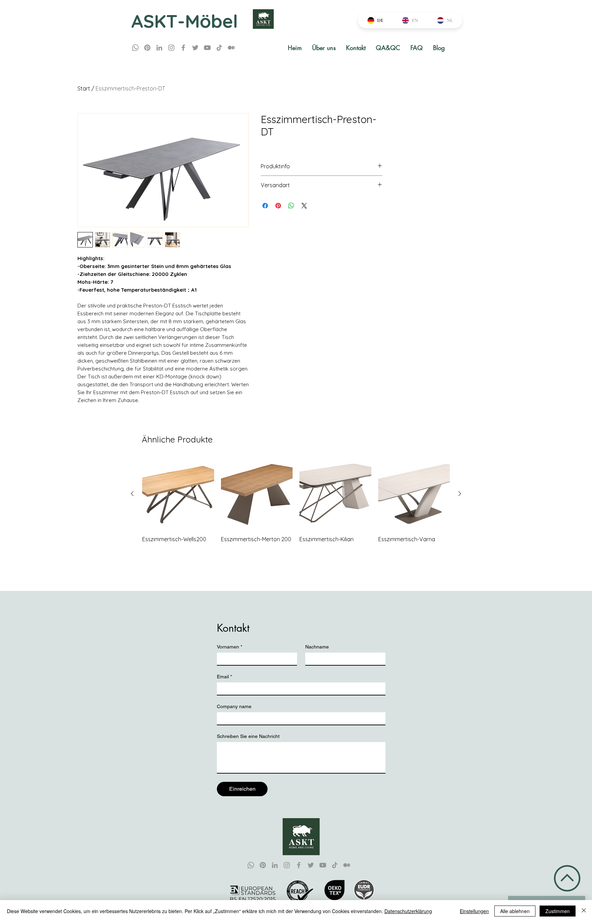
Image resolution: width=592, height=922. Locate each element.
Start (83, 88)
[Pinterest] (147, 48)
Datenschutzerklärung (408, 911)
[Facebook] (183, 48)
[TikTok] (219, 48)
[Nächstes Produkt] (460, 493)
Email (224, 676)
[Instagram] (171, 48)
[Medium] (231, 48)
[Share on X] (304, 206)
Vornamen (229, 647)
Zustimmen (557, 911)
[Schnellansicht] (178, 494)
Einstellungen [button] (474, 911)
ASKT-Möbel (184, 21)
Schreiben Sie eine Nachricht (248, 736)
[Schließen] (584, 911)
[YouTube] (207, 48)
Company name (234, 706)
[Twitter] (195, 48)
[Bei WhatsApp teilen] (291, 206)
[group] (296, 504)
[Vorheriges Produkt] (132, 493)
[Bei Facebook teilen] (265, 206)
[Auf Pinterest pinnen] (278, 206)
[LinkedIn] (159, 48)
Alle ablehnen (515, 911)
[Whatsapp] (135, 48)
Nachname (317, 647)
